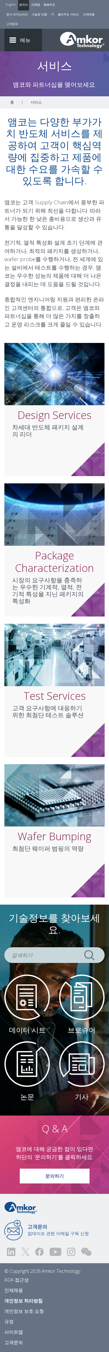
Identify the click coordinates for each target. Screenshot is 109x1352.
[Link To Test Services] (54, 654)
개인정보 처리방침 (23, 1300)
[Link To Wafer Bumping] (54, 795)
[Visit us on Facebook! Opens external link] (39, 1252)
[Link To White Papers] (27, 1063)
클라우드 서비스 (68, 14)
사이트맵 (13, 1332)
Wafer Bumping (54, 836)
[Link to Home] (20, 1207)
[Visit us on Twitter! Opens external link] (25, 1252)
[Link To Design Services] (54, 373)
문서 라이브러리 (17, 14)
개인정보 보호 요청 (24, 1311)
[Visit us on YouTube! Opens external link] (55, 1252)
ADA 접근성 (16, 1280)
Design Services (54, 415)
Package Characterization (54, 561)
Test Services (55, 696)
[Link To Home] (82, 40)
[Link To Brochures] (82, 997)
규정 (9, 1321)
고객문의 (12, 24)
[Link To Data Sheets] (27, 997)
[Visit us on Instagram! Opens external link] (71, 1252)
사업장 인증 (39, 14)
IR (52, 14)
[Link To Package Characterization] (54, 514)
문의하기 (54, 1176)
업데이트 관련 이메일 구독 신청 (58, 1230)
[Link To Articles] (82, 1063)
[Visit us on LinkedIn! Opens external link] (11, 1252)
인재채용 (89, 14)
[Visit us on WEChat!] (86, 1252)
